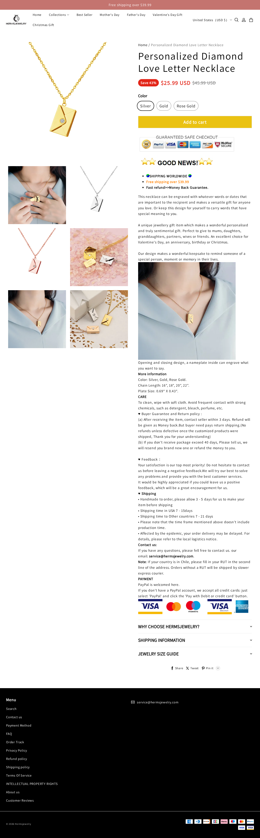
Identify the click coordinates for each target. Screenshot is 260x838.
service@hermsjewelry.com (158, 702)
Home (37, 15)
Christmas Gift (43, 25)
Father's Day (136, 15)
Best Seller (84, 15)
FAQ (9, 733)
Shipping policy (18, 767)
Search (11, 708)
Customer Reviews (20, 800)
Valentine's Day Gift (167, 15)
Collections (57, 15)
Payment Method (18, 725)
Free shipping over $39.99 (130, 4)
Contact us (14, 717)
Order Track (15, 742)
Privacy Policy (16, 750)
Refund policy (16, 758)
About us (13, 792)
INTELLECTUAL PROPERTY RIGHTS (32, 783)
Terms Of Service (19, 775)
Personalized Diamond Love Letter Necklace (187, 44)
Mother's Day (109, 15)
